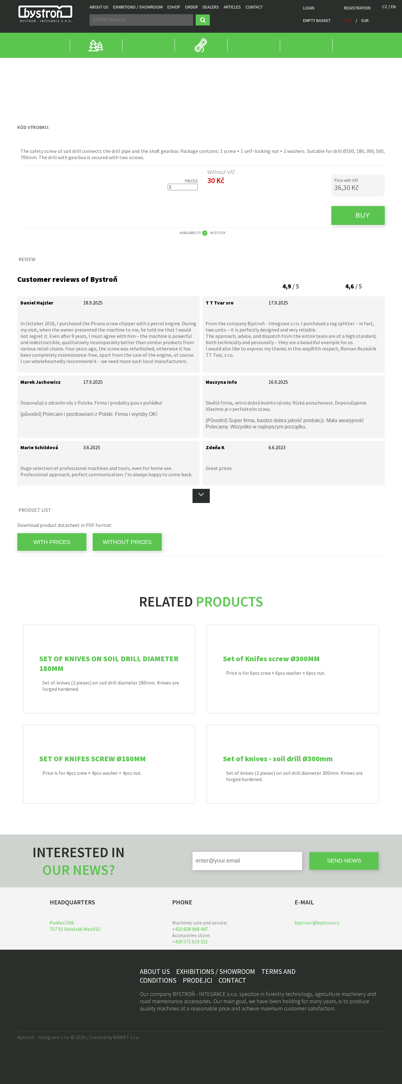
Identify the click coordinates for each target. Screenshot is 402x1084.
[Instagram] (37, 983)
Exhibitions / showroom (138, 7)
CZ (384, 6)
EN (393, 6)
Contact (254, 7)
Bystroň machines (36, 64)
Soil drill (132, 64)
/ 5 (290, 286)
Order (191, 7)
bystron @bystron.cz (317, 922)
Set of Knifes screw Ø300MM (271, 658)
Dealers (211, 7)
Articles (232, 7)
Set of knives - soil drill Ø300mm (278, 758)
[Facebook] (23, 983)
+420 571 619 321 (190, 941)
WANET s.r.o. (126, 1037)
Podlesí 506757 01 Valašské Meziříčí (75, 925)
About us (99, 7)
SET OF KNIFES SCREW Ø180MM (92, 758)
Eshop (173, 7)
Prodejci (197, 980)
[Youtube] (50, 983)
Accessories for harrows (88, 64)
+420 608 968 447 (190, 929)
